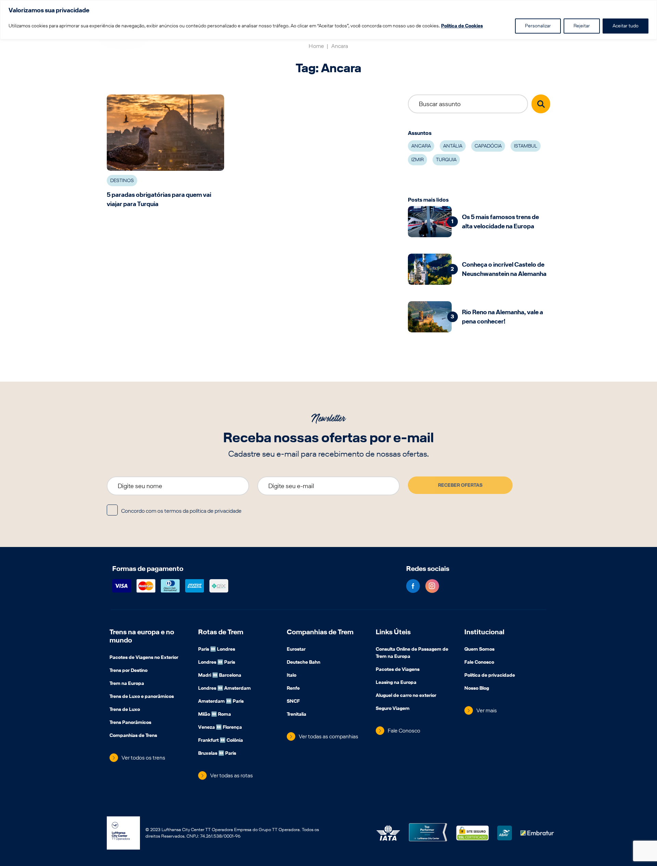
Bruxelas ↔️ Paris (217, 753)
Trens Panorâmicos (130, 723)
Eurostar (296, 649)
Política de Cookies (462, 26)
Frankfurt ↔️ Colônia (220, 740)
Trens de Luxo (125, 710)
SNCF (293, 701)
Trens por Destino (128, 670)
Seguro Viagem (393, 708)
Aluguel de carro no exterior (406, 695)
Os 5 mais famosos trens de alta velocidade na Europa (500, 221)
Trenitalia (296, 714)
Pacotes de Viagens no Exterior (144, 657)
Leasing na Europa (396, 682)
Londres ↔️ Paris (216, 662)
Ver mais (486, 710)
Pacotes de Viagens (398, 669)
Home (316, 46)
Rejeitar (582, 26)
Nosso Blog (476, 688)
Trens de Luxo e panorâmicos (142, 697)
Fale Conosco (404, 730)
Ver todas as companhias (328, 736)
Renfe (293, 688)
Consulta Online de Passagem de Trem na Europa (412, 653)
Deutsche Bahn (303, 662)
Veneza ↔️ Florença (220, 727)
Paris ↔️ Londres (216, 649)
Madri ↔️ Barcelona (219, 675)
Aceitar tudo (626, 26)
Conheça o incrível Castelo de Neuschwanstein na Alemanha (504, 269)
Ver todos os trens (143, 757)
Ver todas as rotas (231, 775)
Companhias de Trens (133, 736)
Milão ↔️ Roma (214, 714)
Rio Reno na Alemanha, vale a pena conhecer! (502, 317)
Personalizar (538, 26)
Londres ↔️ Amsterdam (224, 688)
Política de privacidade (489, 675)
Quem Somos (479, 649)
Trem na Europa (127, 684)
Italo (291, 675)
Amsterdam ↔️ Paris (221, 701)
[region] (328, 19)
